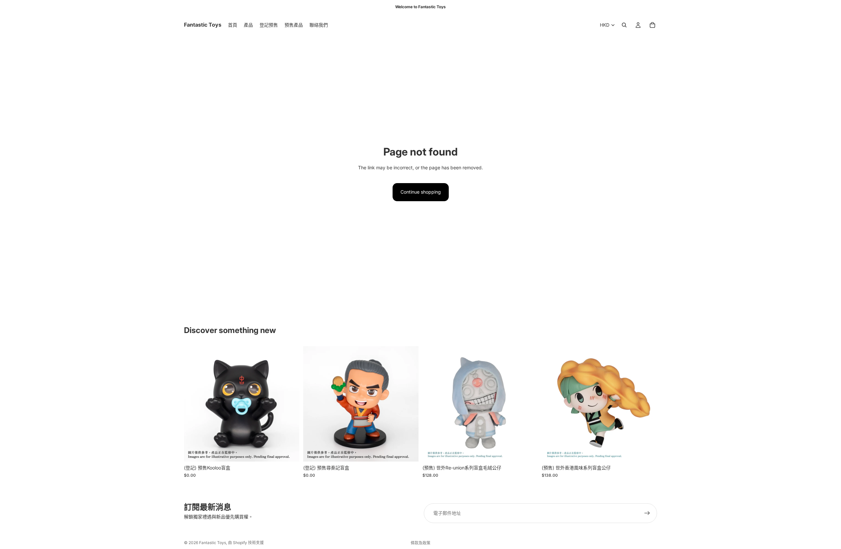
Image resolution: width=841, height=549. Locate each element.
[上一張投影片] (194, 404)
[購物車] (652, 25)
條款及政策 (420, 542)
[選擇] (528, 452)
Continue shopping (420, 192)
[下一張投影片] (289, 404)
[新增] (289, 452)
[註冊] (647, 513)
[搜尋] (624, 25)
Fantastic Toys (212, 542)
